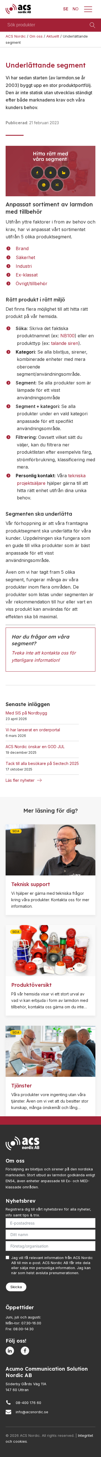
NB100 (67, 335)
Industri (24, 266)
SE (65, 8)
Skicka (16, 1287)
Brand (22, 248)
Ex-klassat (27, 275)
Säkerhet (25, 257)
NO (76, 8)
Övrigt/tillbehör (31, 283)
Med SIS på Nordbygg (26, 713)
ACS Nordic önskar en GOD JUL (35, 746)
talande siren (64, 343)
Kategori (25, 352)
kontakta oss (54, 653)
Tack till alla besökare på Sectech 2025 (42, 763)
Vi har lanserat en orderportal (33, 729)
